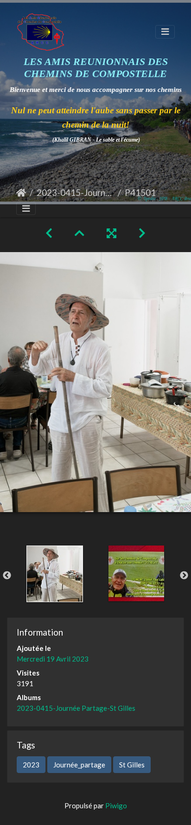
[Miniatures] (80, 233)
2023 (31, 764)
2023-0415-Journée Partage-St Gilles (75, 192)
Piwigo (116, 805)
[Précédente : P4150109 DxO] (49, 233)
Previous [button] (7, 575)
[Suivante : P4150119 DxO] (142, 233)
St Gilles (132, 764)
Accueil (21, 192)
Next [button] (184, 575)
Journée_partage (79, 764)
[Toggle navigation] (165, 32)
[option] (55, 574)
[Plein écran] (111, 233)
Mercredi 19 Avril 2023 (53, 659)
